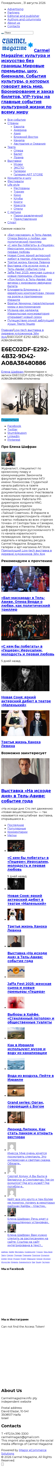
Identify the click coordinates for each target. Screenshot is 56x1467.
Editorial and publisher (23, 16)
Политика (36, 1255)
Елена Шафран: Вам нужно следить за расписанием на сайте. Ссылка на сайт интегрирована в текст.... (27, 1240)
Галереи (20, 171)
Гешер (38, 1262)
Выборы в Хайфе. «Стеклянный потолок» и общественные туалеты (30, 1018)
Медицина (31, 1259)
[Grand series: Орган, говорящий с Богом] (16, 1095)
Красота (20, 205)
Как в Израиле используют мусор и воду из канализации (27, 1049)
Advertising (15, 9)
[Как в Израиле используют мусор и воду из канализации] (16, 1038)
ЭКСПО (19, 167)
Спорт (11, 222)
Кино (17, 195)
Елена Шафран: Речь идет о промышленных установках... (28, 1220)
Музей (23, 1259)
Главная (7, 330)
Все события (16, 119)
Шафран (4, 1252)
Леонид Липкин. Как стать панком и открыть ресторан (30, 1133)
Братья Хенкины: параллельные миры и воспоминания (30, 305)
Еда (33, 1262)
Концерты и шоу (19, 178)
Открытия (45, 1255)
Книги (18, 202)
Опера (18, 150)
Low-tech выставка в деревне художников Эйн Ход (22, 333)
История (47, 1259)
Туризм (19, 191)
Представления (25, 219)
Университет (30, 1252)
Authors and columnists (24, 19)
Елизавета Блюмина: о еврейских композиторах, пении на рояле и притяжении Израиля (30, 295)
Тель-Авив (48, 1252)
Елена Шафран (12, 372)
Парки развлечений (28, 215)
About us (13, 23)
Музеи (18, 164)
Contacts (13, 26)
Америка (20, 130)
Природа (18, 1255)
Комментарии (17, 832)
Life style (13, 185)
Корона (39, 1259)
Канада (19, 140)
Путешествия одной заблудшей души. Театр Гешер (30, 322)
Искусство (5, 1262)
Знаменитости (25, 1262)
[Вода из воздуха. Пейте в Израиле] (16, 1068)
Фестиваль (19, 1252)
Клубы (18, 198)
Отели (18, 208)
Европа (19, 126)
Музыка (16, 1259)
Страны (13, 123)
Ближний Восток (26, 137)
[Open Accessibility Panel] (2, 1464)
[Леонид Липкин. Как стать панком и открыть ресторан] (16, 1122)
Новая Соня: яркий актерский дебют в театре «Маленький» (29, 257)
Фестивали (15, 181)
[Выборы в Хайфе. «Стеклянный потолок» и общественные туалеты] (16, 1007)
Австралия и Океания (30, 143)
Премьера (27, 1255)
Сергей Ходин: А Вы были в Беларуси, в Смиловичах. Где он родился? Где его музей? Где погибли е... (30, 1181)
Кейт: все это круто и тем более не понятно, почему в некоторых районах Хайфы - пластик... (31, 1203)
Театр (11, 147)
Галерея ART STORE (28, 174)
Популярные (16, 828)
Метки (12, 835)
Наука (9, 1259)
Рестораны (22, 188)
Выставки (14, 161)
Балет (18, 154)
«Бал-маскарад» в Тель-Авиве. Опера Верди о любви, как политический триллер (29, 238)
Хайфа (11, 1252)
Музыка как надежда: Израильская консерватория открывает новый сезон (28, 313)
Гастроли (46, 1262)
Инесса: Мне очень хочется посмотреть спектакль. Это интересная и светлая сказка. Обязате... (28, 1158)
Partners (13, 12)
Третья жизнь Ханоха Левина (28, 262)
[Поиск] (2, 33)
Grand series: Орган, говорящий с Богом (25, 1104)
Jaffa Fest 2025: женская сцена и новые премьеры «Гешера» (30, 274)
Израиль (14, 1262)
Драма (18, 157)
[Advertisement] (28, 1356)
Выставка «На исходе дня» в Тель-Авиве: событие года (28, 267)
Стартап (10, 1255)
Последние (15, 825)
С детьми (14, 212)
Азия (17, 133)
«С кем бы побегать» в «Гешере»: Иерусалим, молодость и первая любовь (30, 248)
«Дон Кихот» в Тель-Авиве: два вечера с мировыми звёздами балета (29, 283)
